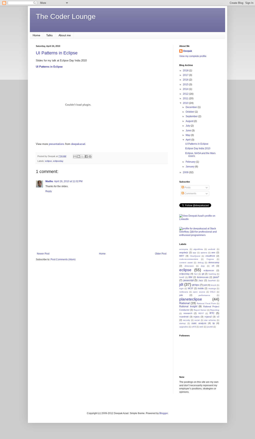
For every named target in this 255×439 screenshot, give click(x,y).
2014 (186, 89)
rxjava (196, 316)
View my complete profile (192, 56)
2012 (186, 93)
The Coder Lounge (66, 16)
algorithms (198, 249)
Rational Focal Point (206, 303)
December (192, 107)
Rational (184, 303)
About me (65, 35)
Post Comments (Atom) (63, 259)
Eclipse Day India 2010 (197, 148)
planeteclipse (190, 299)
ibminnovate (203, 277)
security (186, 320)
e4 (213, 266)
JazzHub (212, 280)
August (190, 121)
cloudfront (210, 256)
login (181, 288)
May (188, 135)
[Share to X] (82, 156)
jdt (181, 284)
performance (204, 295)
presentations (56, 143)
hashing (212, 274)
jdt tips (195, 285)
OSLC (213, 292)
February (191, 161)
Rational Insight (188, 306)
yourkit (210, 327)
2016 (186, 79)
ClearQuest (195, 256)
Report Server (200, 310)
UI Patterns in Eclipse (56, 52)
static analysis (198, 323)
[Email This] (75, 156)
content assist (186, 262)
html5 (181, 277)
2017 (186, 75)
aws (213, 252)
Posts (187, 187)
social (197, 320)
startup (182, 323)
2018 (186, 70)
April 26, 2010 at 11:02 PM (68, 181)
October (190, 111)
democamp (213, 262)
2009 (186, 172)
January (190, 166)
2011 (186, 98)
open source (199, 292)
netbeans (183, 292)
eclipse (48, 161)
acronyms (183, 249)
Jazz (200, 280)
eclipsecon (209, 270)
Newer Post (43, 253)
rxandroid (183, 316)
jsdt (205, 285)
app (194, 252)
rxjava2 (208, 316)
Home (36, 35)
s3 (218, 316)
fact (196, 274)
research (187, 313)
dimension (189, 266)
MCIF (190, 288)
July (188, 125)
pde (181, 295)
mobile (201, 288)
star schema (210, 320)
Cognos (210, 259)
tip (214, 323)
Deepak (187, 51)
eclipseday (58, 161)
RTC (212, 313)
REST (201, 313)
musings (212, 288)
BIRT (181, 256)
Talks (49, 35)
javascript (188, 280)
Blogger (163, 413)
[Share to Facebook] (86, 156)
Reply (48, 191)
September (192, 116)
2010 (186, 103)
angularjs (183, 252)
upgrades (183, 327)
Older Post (160, 253)
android (211, 249)
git (203, 274)
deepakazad (78, 143)
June (189, 130)
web (201, 327)
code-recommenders (188, 259)
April (188, 139)
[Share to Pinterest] (90, 156)
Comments (190, 193)
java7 (216, 277)
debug (201, 262)
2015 (186, 84)
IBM (190, 277)
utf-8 (194, 327)
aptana (204, 252)
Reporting (214, 310)
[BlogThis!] (79, 156)
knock (213, 285)
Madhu (49, 181)
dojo (203, 266)
